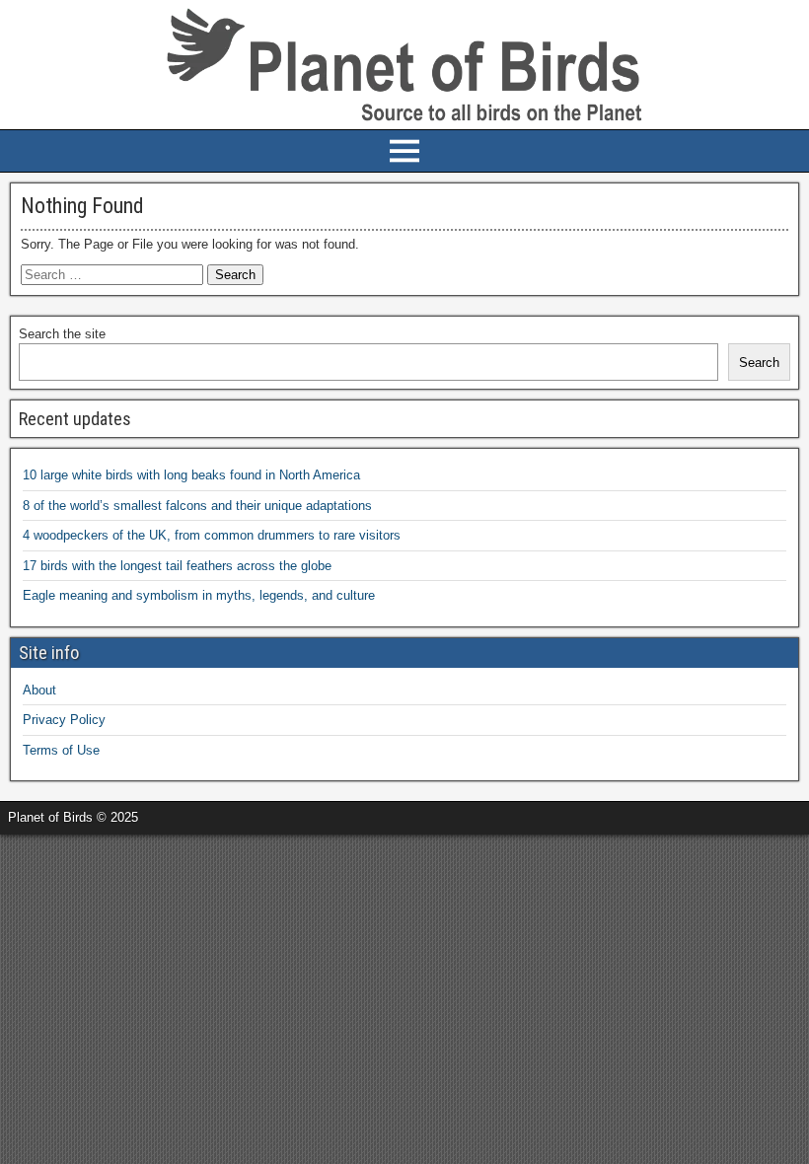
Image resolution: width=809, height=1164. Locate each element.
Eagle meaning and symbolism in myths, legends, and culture (199, 595)
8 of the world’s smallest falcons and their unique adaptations (197, 505)
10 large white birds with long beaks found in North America (191, 475)
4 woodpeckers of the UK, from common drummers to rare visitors (212, 535)
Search (759, 362)
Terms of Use (61, 750)
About (39, 690)
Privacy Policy (64, 719)
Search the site (62, 334)
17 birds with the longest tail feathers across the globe (177, 565)
